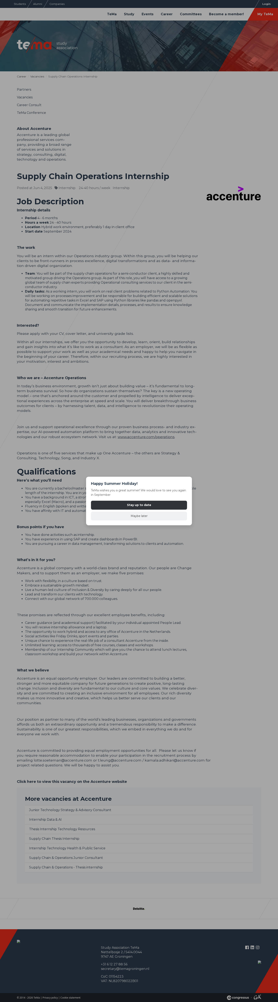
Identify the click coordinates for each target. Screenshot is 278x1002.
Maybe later (139, 516)
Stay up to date (139, 505)
